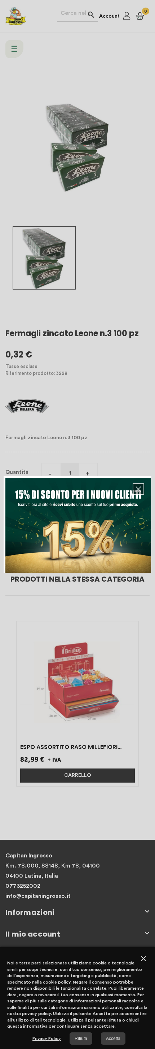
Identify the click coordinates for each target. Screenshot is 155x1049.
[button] (138, 489)
